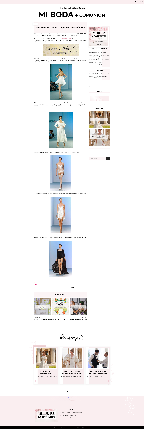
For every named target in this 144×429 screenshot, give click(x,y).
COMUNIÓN (13, 1)
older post (83, 317)
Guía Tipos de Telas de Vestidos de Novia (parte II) (99, 137)
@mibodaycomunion (95, 97)
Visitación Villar (66, 38)
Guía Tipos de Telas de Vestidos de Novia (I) (99, 119)
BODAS (7, 1)
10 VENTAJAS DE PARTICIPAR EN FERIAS (30, 1)
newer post (38, 317)
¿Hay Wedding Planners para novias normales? (75, 319)
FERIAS (19, 1)
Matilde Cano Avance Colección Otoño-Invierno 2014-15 (46, 320)
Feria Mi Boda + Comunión (60, 427)
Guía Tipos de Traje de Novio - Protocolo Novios (98, 372)
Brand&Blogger (80, 427)
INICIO (2, 1)
